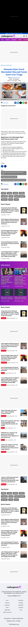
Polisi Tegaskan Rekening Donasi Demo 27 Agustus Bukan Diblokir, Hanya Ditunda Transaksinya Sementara (10, 222)
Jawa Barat (14, 39)
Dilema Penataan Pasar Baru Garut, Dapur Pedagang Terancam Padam (9, 412)
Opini (21, 610)
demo (10, 196)
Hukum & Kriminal (7, 612)
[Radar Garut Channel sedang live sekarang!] (7, 292)
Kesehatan (9, 65)
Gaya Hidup (7, 610)
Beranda (3, 65)
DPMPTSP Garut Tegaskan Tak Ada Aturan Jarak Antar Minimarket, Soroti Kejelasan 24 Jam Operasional (9, 435)
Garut (2, 39)
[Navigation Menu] (26, 36)
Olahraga (21, 602)
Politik (19, 39)
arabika (22, 193)
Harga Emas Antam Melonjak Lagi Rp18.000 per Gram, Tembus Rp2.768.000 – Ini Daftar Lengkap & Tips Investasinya (10, 210)
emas (10, 199)
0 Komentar (5, 103)
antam (15, 193)
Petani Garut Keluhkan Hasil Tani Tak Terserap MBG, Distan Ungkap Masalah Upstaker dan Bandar (10, 423)
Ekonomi (4, 199)
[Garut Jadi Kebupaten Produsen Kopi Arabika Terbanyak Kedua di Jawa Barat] (23, 244)
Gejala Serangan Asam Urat (9, 177)
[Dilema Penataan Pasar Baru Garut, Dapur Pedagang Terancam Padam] (23, 413)
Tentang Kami (7, 618)
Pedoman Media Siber (17, 618)
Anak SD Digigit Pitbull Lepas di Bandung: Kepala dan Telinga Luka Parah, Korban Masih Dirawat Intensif (9, 233)
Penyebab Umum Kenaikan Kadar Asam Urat (13, 180)
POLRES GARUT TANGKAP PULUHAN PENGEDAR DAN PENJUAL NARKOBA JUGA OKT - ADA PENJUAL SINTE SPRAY (20, 280)
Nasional (8, 39)
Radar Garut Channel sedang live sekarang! (7, 297)
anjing (9, 193)
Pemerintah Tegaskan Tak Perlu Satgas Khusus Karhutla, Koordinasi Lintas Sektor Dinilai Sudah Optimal (9, 447)
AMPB (3, 193)
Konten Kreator (16, 77)
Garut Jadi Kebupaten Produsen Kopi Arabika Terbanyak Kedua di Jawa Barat (10, 243)
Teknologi (21, 607)
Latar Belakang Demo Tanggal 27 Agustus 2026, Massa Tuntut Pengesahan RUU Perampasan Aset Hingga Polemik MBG (10, 254)
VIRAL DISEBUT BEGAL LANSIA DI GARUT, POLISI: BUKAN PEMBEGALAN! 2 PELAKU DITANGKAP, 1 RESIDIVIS (7, 280)
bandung (4, 196)
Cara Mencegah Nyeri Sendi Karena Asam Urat (12, 173)
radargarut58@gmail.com (14, 596)
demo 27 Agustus (19, 196)
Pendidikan (20, 605)
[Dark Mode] (24, 36)
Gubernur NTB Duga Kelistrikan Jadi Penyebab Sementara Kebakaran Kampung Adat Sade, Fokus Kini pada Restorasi (10, 479)
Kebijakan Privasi (11, 621)
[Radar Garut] (8, 36)
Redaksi (18, 621)
